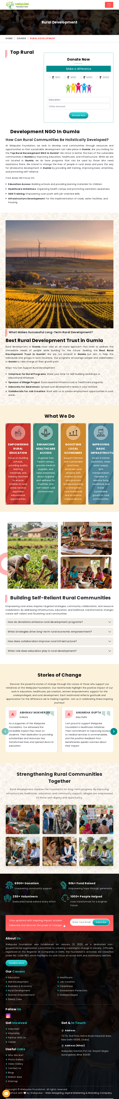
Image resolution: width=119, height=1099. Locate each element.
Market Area (15, 1076)
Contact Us (14, 1068)
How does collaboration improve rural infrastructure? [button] (42, 641)
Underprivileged (69, 994)
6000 (89, 77)
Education (14, 977)
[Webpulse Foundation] (17, 5)
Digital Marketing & (76, 1092)
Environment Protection (73, 990)
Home (9, 38)
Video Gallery (15, 1063)
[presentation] (5, 731)
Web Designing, (54, 1092)
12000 (105, 77)
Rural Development (19, 990)
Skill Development (18, 981)
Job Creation (67, 981)
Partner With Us (17, 1037)
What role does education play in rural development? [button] (42, 651)
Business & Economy (20, 986)
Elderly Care (15, 999)
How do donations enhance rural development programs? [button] (45, 622)
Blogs (11, 1072)
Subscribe (101, 922)
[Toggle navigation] (109, 5)
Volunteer (13, 1028)
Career (12, 1042)
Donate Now (78, 115)
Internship (14, 1033)
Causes (21, 38)
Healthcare (66, 977)
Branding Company (100, 1092)
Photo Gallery (16, 1059)
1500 (57, 77)
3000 (73, 77)
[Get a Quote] (6, 1093)
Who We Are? (16, 1055)
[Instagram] (8, 1016)
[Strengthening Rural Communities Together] (23, 819)
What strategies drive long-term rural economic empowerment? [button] (50, 631)
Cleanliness (66, 986)
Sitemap (13, 1081)
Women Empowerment (21, 994)
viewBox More (16, 963)
